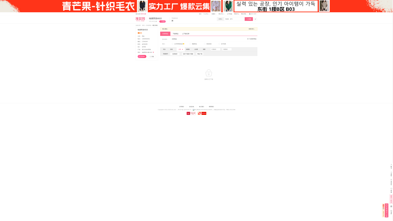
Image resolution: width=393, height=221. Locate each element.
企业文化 (191, 106)
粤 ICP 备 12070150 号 (184, 109)
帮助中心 (236, 14)
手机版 (229, 14)
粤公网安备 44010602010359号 (203, 109)
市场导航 (148, 25)
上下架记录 (185, 33)
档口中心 (221, 14)
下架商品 (175, 33)
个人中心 (206, 14)
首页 (200, 14)
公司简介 (181, 106)
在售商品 (165, 33)
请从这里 (141, 14)
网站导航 (243, 14)
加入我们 (201, 106)
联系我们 (211, 106)
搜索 (248, 19)
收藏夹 (214, 14)
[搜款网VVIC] (140, 19)
